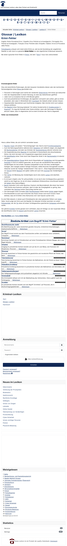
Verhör (9, 175)
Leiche (36, 211)
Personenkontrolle (11, 507)
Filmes (19, 89)
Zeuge (22, 160)
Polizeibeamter (10, 493)
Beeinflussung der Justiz (10, 224)
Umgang (5, 244)
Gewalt (7, 505)
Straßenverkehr (54, 107)
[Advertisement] (10, 451)
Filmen (27, 54)
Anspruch (7, 109)
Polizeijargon (9, 497)
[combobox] (48, 13)
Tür (17, 203)
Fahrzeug (17, 189)
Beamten (24, 152)
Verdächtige (48, 160)
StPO (6, 499)
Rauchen (7, 146)
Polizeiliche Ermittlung (9, 264)
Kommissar (6, 238)
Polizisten (7, 162)
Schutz (51, 191)
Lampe (47, 175)
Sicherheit (8, 501)
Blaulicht (10, 107)
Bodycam (8, 513)
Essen (12, 146)
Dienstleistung (9, 487)
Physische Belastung (12, 509)
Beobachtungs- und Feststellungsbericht (18, 476)
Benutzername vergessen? (11, 371)
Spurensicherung (41, 150)
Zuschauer (35, 101)
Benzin (6, 185)
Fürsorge (5, 251)
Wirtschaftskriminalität (12, 489)
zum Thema (14, 216)
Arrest (4, 231)
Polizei (7, 491)
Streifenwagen (34, 191)
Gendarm (8, 484)
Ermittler (12, 209)
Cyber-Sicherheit (10, 503)
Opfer (60, 199)
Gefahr (9, 183)
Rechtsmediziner (12, 150)
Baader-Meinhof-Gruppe (13, 478)
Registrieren (7, 373)
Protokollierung (10, 511)
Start (4, 299)
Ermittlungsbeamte (54, 146)
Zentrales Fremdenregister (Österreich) (17, 480)
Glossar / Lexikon (8, 302)
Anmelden (33, 365)
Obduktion (36, 148)
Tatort (38, 54)
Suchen (62, 13)
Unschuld (47, 171)
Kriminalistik (6, 276)
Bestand (19, 171)
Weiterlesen (23, 229)
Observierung (43, 92)
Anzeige (7, 495)
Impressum (6, 304)
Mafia (6, 474)
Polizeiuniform (9, 482)
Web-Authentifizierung (35, 359)
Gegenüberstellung (13, 160)
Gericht (9, 171)
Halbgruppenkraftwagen (10, 271)
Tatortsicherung (7, 258)
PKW (27, 191)
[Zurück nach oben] (64, 543)
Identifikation (11, 156)
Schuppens (53, 203)
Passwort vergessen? (10, 369)
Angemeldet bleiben (11, 354)
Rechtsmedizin (52, 156)
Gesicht (21, 211)
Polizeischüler (5, 203)
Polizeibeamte (6, 49)
